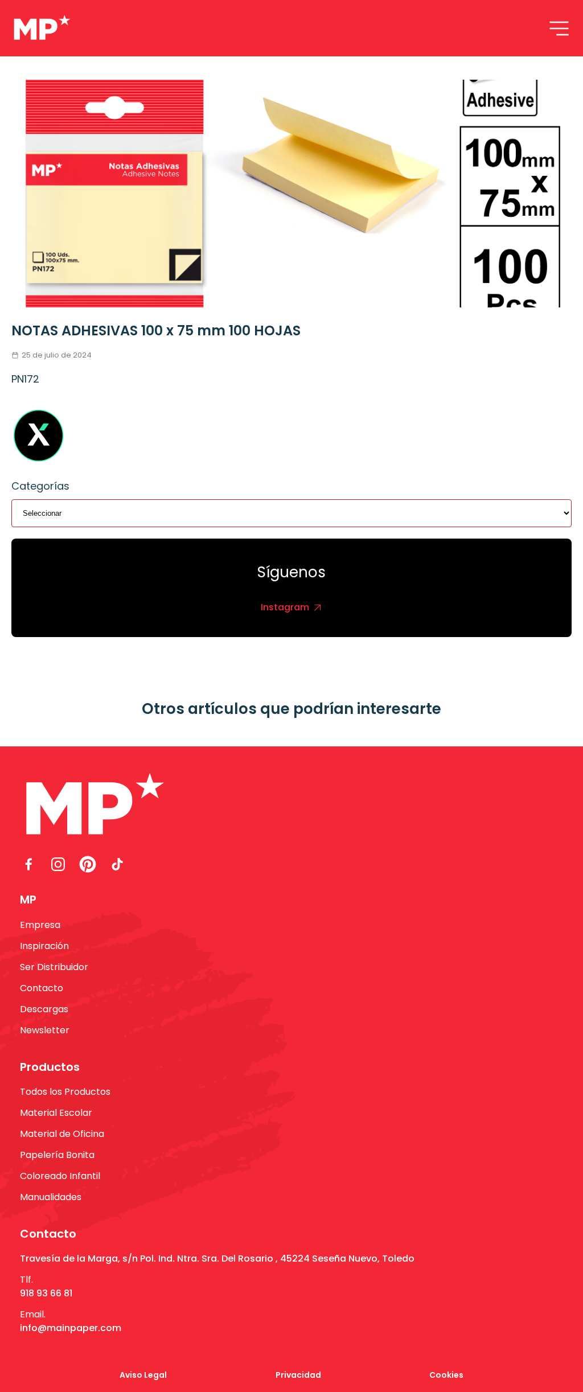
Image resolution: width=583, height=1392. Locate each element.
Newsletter (44, 1030)
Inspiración (44, 945)
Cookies (446, 1375)
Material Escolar (56, 1112)
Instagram (285, 607)
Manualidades (50, 1197)
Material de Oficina (62, 1133)
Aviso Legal (143, 1375)
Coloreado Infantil (60, 1175)
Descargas (44, 1009)
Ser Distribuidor (54, 967)
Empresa (40, 924)
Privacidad (298, 1375)
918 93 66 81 (46, 1293)
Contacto (41, 988)
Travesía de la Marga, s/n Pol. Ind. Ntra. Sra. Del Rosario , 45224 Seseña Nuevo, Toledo (217, 1258)
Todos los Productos (65, 1091)
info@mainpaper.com (70, 1327)
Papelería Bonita (57, 1154)
